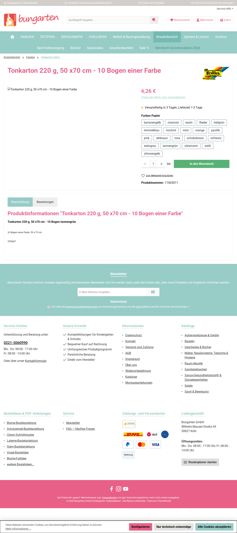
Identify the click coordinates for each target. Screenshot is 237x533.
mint (186, 130)
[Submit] (152, 292)
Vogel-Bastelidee (18, 452)
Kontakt (130, 341)
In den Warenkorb (202, 164)
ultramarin (191, 146)
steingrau (150, 146)
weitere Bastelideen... (20, 464)
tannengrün (170, 146)
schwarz (216, 138)
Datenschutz (133, 335)
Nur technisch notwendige (173, 527)
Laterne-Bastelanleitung (22, 440)
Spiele (189, 385)
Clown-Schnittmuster (20, 435)
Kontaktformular (35, 361)
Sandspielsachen (196, 369)
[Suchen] (154, 20)
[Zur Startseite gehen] (31, 20)
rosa (177, 138)
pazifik (215, 130)
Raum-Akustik (194, 363)
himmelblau (151, 130)
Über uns (131, 365)
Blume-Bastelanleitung (21, 423)
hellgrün (219, 122)
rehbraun (162, 138)
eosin (189, 122)
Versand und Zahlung (139, 347)
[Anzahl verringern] (145, 164)
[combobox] (108, 20)
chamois (173, 122)
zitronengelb (152, 153)
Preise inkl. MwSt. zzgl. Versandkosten (163, 97)
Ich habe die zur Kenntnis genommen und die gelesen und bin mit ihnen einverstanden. (121, 306)
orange (199, 130)
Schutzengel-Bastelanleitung (25, 429)
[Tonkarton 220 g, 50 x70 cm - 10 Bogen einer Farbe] (71, 127)
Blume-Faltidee (16, 458)
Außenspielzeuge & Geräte (202, 335)
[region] (71, 127)
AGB (138, 306)
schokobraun (195, 138)
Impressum (132, 359)
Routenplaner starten (202, 462)
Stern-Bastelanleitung (21, 446)
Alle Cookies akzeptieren (214, 527)
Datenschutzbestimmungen (82, 306)
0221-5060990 (16, 342)
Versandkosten (109, 497)
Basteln (189, 341)
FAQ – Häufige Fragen (80, 429)
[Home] (12, 36)
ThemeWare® (164, 501)
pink (146, 138)
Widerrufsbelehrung (138, 371)
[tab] (20, 202)
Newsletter (73, 423)
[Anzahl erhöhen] (161, 164)
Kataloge (131, 377)
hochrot (171, 130)
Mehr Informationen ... (18, 528)
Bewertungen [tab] (45, 202)
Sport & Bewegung (197, 391)
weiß (208, 146)
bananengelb (152, 122)
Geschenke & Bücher (198, 347)
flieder (203, 122)
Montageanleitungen (138, 382)
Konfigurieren (140, 527)
